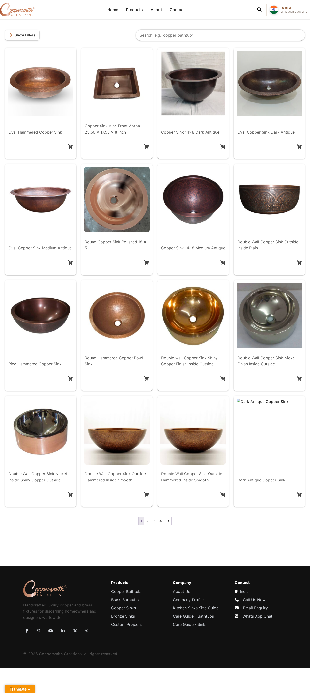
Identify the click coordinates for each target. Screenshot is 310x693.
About (156, 9)
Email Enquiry (255, 608)
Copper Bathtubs (126, 591)
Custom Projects (126, 624)
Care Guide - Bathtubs (193, 616)
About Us (181, 591)
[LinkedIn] (63, 630)
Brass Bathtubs (125, 599)
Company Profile (188, 599)
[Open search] (259, 10)
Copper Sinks (123, 608)
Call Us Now (254, 599)
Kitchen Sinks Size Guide (195, 608)
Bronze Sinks (123, 616)
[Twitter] (75, 630)
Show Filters (25, 35)
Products (134, 9)
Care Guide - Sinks (190, 624)
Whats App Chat (257, 616)
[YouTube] (50, 630)
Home (112, 9)
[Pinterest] (87, 630)
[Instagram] (38, 630)
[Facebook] (27, 630)
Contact (177, 9)
